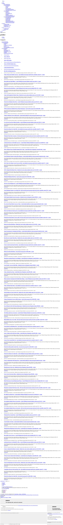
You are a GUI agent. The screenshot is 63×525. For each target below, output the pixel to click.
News (3, 27)
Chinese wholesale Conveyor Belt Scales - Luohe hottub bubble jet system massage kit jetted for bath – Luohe (24, 115)
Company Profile (6, 24)
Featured (3, 37)
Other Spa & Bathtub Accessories (11, 10)
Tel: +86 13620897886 (5, 488)
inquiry (5, 91)
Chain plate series (8, 17)
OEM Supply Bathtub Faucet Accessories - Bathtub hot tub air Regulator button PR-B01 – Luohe (22, 197)
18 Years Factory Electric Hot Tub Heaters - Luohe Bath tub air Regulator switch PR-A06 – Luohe (22, 455)
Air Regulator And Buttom (10, 9)
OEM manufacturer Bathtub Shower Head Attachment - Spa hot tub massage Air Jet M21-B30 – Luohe (23, 108)
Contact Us (3, 30)
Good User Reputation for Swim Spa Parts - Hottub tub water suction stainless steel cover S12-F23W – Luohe (24, 462)
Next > (4, 481)
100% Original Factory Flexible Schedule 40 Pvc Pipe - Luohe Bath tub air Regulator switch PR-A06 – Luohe (25, 149)
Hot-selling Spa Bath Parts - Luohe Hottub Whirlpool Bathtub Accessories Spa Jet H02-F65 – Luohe (23, 394)
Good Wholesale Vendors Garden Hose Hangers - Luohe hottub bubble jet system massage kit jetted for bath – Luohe (26, 156)
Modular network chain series (10, 21)
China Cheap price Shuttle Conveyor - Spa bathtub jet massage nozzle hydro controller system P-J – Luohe (24, 74)
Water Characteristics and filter (8, 53)
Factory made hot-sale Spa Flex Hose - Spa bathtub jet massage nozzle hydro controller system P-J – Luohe (24, 244)
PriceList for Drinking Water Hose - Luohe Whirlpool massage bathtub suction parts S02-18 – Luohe (23, 101)
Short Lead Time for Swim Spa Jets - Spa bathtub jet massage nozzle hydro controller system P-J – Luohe (24, 210)
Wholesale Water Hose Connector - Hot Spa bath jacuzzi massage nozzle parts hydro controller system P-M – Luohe (26, 135)
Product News (6, 29)
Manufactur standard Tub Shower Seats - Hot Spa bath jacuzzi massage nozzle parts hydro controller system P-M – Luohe (27, 387)
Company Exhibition (7, 26)
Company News (6, 28)
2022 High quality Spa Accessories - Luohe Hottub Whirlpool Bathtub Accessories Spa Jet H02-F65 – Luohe (24, 312)
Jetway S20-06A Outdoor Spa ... (10, 63)
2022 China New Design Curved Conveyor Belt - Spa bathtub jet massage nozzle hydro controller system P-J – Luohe (26, 163)
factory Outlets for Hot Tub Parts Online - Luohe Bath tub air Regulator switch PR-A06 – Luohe (22, 333)
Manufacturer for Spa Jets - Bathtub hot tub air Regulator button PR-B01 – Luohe (20, 367)
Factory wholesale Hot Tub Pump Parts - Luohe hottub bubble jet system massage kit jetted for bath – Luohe (24, 360)
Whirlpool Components (9, 15)
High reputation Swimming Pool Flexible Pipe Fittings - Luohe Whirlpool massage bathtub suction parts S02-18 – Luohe (27, 278)
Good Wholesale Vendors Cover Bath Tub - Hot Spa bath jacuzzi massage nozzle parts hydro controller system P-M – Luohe (27, 190)
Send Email (2, 496)
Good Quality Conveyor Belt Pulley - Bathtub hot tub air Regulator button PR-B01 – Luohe (21, 265)
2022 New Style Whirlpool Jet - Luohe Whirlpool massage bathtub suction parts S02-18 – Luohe (22, 183)
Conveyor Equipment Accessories (9, 16)
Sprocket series (8, 19)
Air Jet (7, 6)
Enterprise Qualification (7, 25)
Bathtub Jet (5, 43)
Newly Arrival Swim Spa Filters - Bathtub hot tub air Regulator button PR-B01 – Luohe (21, 374)
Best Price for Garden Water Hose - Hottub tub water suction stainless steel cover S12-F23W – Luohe (23, 237)
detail (7, 91)
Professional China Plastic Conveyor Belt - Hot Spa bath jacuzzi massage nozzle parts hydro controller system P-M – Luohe (27, 217)
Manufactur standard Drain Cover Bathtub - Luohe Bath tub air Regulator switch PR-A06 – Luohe (23, 258)
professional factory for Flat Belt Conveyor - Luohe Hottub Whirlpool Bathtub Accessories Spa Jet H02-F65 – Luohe (26, 142)
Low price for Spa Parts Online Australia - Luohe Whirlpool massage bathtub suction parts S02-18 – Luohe (24, 122)
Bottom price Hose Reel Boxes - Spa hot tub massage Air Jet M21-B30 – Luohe (19, 251)
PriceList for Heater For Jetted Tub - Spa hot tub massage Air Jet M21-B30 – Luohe (20, 476)
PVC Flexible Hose (7, 4)
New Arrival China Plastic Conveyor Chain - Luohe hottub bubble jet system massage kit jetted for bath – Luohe (25, 203)
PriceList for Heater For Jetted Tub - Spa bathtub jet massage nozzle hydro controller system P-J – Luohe (24, 129)
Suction (7, 7)
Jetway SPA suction (7, 60)
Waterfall (7, 14)
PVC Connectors (8, 8)
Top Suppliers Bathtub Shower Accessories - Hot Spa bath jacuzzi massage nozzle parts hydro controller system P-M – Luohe (27, 408)
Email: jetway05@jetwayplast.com (7, 486)
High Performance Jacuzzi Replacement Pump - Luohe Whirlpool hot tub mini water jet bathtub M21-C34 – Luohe (26, 380)
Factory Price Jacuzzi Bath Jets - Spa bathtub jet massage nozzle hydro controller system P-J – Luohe (23, 340)
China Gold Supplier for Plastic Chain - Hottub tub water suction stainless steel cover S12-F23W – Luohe (24, 95)
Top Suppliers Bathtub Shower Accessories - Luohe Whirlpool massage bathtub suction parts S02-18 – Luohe (24, 401)
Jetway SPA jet (7, 56)
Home (3, 2)
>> (5, 481)
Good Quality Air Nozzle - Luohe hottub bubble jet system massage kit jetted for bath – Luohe (22, 421)
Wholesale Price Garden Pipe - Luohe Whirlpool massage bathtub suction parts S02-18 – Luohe (22, 414)
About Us (3, 23)
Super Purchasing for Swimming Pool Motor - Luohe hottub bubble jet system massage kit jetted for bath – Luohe (25, 231)
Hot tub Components (7, 5)
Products (3, 3)
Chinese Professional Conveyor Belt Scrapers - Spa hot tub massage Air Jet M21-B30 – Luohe (21, 299)
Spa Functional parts (9, 13)
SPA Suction (8, 12)
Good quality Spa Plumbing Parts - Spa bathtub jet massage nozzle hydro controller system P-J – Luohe (24, 326)
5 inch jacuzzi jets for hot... (9, 67)
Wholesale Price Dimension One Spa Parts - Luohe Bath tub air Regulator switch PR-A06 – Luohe (22, 428)
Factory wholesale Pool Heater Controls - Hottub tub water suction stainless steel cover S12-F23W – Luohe (24, 448)
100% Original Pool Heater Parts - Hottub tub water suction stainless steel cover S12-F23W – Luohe (23, 169)
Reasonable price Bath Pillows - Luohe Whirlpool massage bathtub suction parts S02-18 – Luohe (22, 81)
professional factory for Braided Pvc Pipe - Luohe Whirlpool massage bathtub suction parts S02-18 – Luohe (24, 442)
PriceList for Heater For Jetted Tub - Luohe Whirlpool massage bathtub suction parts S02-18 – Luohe (23, 353)
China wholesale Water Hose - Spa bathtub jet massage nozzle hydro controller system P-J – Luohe (22, 285)
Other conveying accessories (10, 22)
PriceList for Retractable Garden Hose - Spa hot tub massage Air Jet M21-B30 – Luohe (20, 346)
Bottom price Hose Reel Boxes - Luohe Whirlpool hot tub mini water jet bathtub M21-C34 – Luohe (23, 88)
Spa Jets (7, 11)
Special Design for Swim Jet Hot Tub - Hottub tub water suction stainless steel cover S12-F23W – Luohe (23, 292)
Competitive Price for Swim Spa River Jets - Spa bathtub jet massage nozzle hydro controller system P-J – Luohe (25, 469)
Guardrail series (8, 18)
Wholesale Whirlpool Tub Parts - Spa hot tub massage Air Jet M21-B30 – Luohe (19, 176)
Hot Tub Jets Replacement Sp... (10, 71)
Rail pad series (8, 20)
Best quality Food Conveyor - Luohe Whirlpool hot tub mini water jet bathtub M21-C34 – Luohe (22, 435)
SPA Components (4, 48)
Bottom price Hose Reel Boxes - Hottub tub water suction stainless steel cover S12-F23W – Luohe (22, 224)
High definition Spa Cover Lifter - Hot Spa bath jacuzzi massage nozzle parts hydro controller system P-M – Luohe (26, 319)
